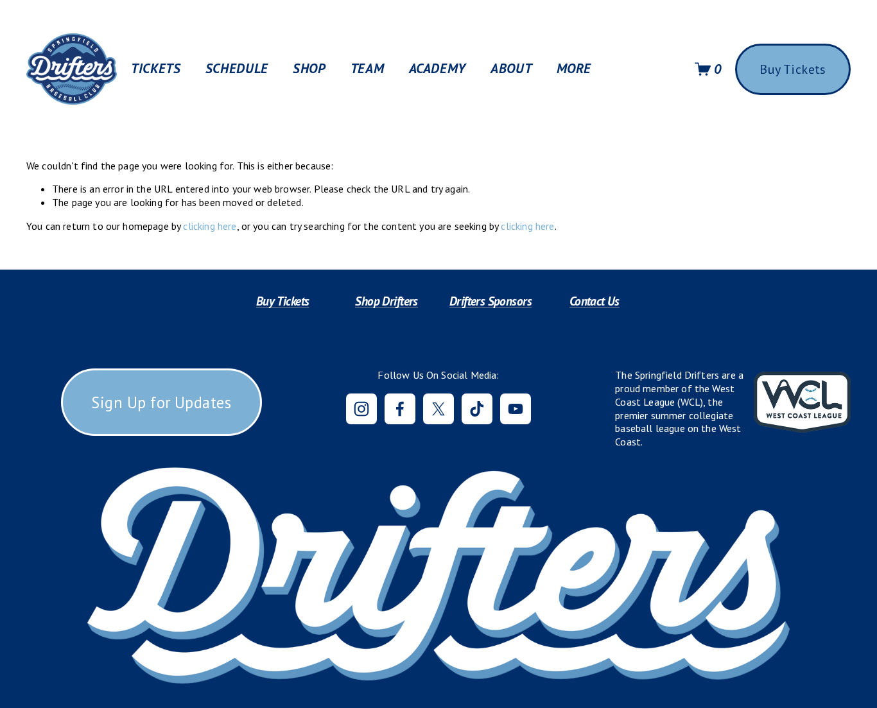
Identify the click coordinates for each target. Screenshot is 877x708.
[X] (438, 408)
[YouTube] (515, 408)
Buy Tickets (793, 69)
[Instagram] (361, 408)
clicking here (209, 226)
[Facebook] (400, 408)
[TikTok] (477, 408)
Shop (309, 69)
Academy (437, 69)
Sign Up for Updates (161, 402)
